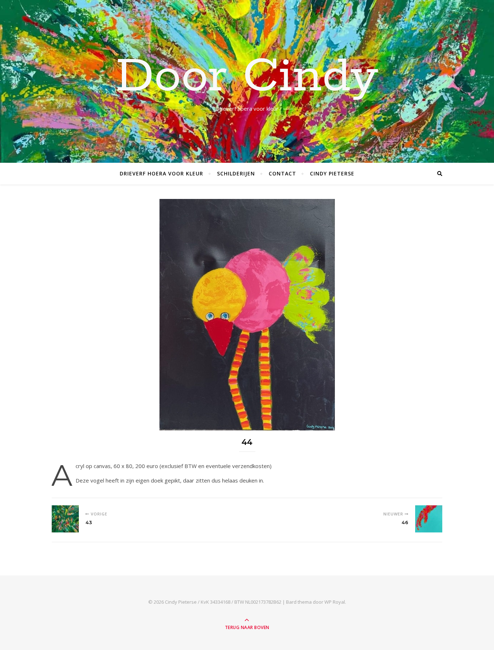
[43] (65, 518)
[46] (428, 518)
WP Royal (334, 602)
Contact (282, 173)
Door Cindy (247, 77)
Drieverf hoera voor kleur (161, 173)
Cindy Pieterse (332, 173)
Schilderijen (236, 173)
